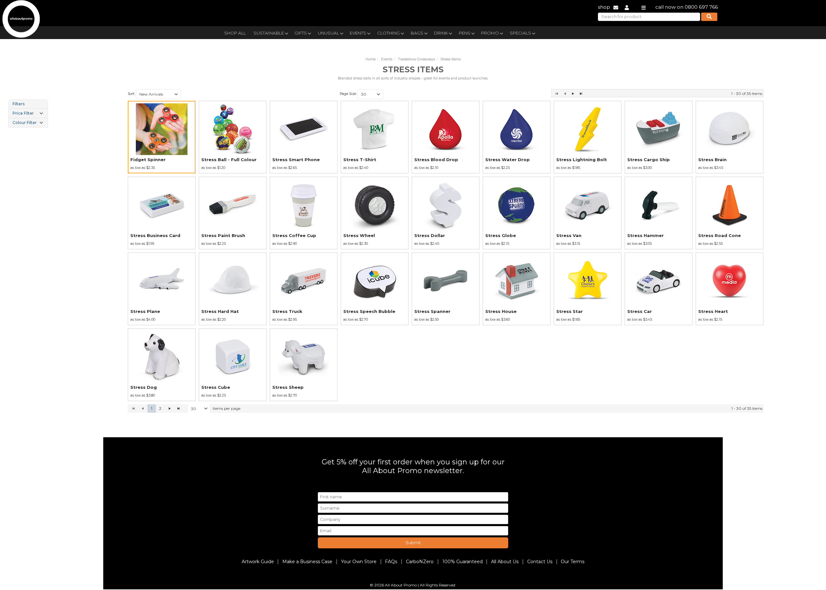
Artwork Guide (258, 561)
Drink (441, 33)
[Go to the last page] (581, 93)
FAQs (391, 561)
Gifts (301, 33)
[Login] (626, 7)
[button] (176, 94)
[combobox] (158, 94)
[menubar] (397, 32)
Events (358, 33)
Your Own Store (359, 561)
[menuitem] (235, 32)
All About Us (505, 561)
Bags (417, 33)
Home (371, 59)
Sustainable (269, 33)
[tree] (28, 113)
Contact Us (539, 561)
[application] (445, 408)
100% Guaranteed (462, 561)
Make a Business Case (307, 561)
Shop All (235, 33)
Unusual (328, 33)
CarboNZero (420, 561)
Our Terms (572, 561)
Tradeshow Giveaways (416, 59)
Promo (490, 33)
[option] (162, 137)
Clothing (388, 33)
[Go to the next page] (573, 93)
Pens (464, 33)
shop (604, 7)
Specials (520, 33)
